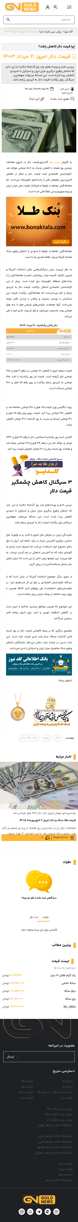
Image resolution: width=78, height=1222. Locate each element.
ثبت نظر (33, 917)
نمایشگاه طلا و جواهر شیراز (55, 1136)
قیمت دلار (27, 1098)
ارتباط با (68, 1087)
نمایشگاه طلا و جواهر (59, 1180)
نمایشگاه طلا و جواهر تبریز (56, 1141)
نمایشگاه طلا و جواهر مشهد (55, 1147)
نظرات (45, 917)
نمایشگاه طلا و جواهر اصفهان (53, 1153)
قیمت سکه (26, 1092)
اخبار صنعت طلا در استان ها (55, 1092)
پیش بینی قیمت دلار (59, 1120)
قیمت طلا (27, 1087)
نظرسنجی (66, 1098)
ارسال (10, 1057)
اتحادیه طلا (66, 1174)
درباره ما (67, 1081)
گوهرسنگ (66, 1163)
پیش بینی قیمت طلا (60, 1108)
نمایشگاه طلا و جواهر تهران (55, 1125)
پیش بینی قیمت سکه (58, 1114)
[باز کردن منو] (69, 7)
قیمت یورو (65, 1169)
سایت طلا (54, 162)
